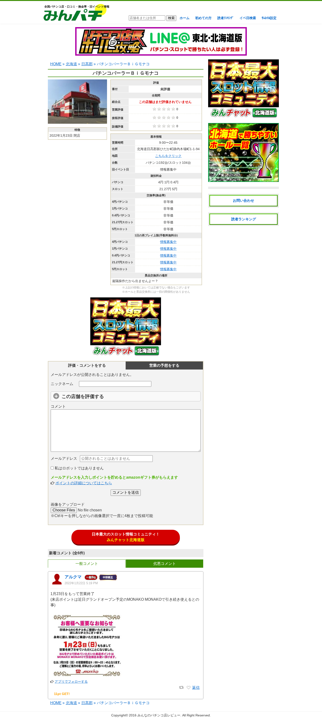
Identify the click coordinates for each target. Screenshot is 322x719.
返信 (196, 688)
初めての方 (203, 18)
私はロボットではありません (79, 468)
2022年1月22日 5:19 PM (81, 583)
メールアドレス (64, 458)
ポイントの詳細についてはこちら (83, 483)
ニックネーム (62, 384)
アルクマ (73, 577)
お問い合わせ (243, 200)
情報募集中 (168, 242)
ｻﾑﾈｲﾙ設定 (269, 18)
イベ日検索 (247, 18)
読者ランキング (243, 219)
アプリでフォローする (71, 681)
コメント (58, 406)
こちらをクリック (168, 156)
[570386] (188, 688)
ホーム (185, 18)
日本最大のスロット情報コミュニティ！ (126, 537)
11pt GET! (62, 694)
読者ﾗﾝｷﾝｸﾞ (225, 18)
